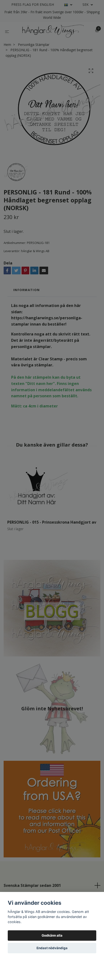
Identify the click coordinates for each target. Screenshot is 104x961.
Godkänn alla (52, 935)
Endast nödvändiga (52, 948)
